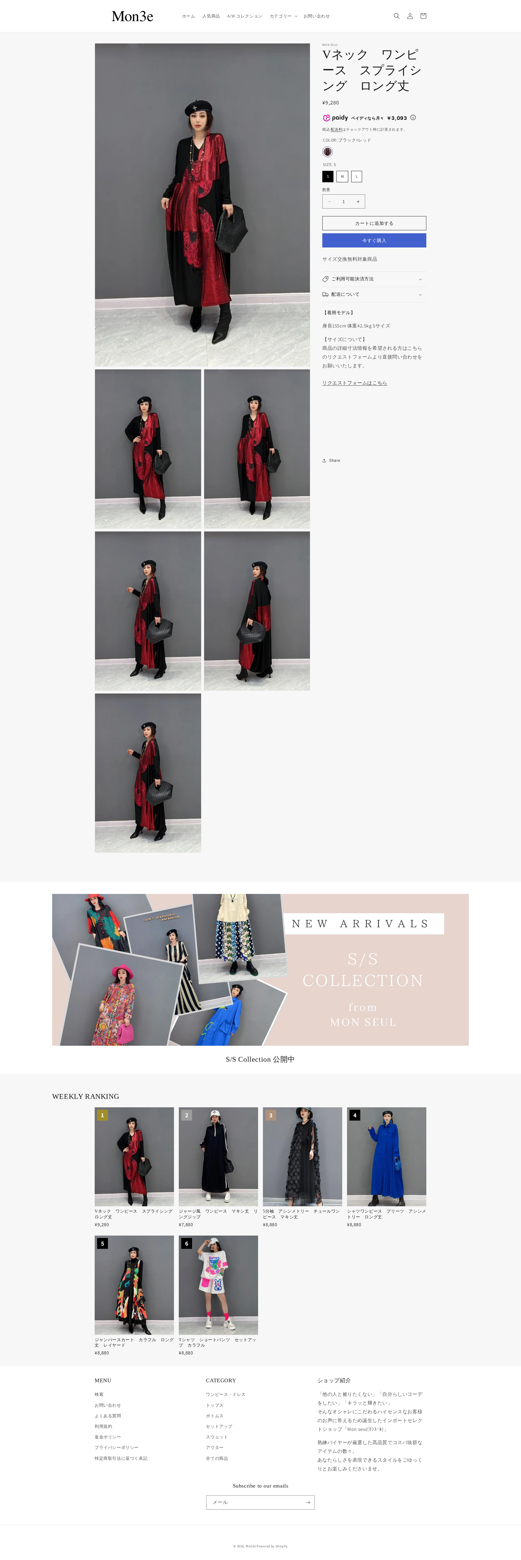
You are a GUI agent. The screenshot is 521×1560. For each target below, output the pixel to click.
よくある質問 (108, 1415)
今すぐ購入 (374, 240)
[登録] (307, 1502)
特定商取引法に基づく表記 (121, 1458)
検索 (99, 1394)
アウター (214, 1447)
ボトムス (214, 1415)
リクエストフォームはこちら (354, 383)
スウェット (217, 1437)
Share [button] (334, 460)
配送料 (336, 129)
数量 (326, 189)
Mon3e (251, 1546)
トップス (214, 1405)
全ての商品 (217, 1458)
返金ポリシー (108, 1437)
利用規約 (103, 1426)
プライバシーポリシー (117, 1447)
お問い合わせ (108, 1405)
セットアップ (219, 1426)
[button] (283, 16)
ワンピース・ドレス (225, 1394)
